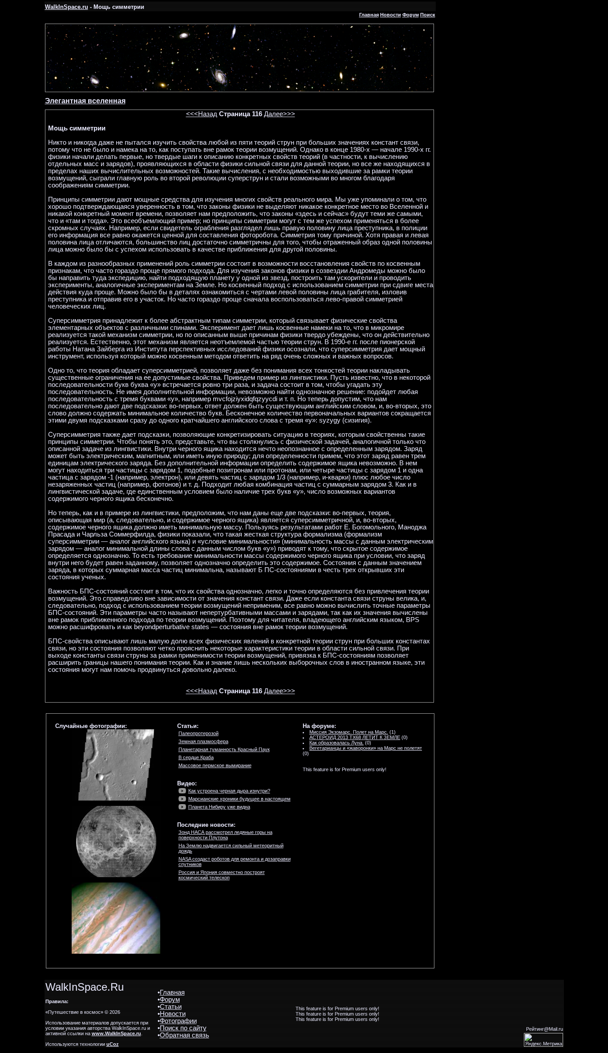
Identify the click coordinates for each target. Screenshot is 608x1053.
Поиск (427, 14)
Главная (369, 14)
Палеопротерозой (198, 733)
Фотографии (178, 1021)
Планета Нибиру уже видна (219, 806)
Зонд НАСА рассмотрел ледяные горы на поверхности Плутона (225, 834)
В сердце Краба (196, 757)
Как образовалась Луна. (336, 742)
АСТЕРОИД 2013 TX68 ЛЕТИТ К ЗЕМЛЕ (354, 737)
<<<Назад (201, 114)
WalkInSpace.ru (66, 7)
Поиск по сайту (183, 1028)
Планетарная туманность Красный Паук (224, 749)
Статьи (171, 1006)
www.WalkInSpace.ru (116, 1033)
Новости (390, 14)
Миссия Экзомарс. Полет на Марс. (348, 732)
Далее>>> (279, 114)
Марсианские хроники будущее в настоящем (239, 798)
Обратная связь (184, 1035)
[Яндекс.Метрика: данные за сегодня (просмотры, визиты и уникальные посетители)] (543, 1040)
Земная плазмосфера (203, 741)
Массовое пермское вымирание (214, 765)
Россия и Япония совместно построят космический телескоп (221, 875)
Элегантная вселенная (85, 101)
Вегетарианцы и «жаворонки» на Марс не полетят (365, 748)
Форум (410, 14)
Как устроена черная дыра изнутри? (229, 790)
